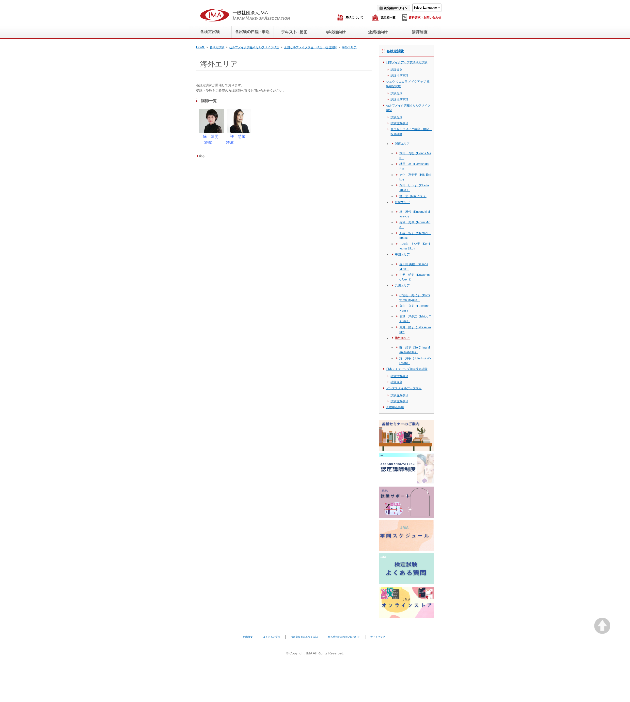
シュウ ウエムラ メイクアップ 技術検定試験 (408, 84)
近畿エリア (402, 202)
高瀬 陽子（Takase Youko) (415, 330)
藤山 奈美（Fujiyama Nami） (414, 308)
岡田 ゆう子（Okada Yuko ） (414, 188)
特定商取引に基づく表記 (304, 636)
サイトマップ (377, 636)
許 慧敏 (238, 136)
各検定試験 (217, 47)
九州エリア (402, 285)
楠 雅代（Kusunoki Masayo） (414, 214)
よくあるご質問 (271, 636)
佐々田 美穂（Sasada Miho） (413, 267)
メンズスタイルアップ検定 (404, 388)
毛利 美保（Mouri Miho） (414, 225)
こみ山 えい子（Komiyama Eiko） (414, 246)
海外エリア (349, 47)
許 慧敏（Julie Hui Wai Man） (415, 361)
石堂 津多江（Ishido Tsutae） (415, 319)
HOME (200, 47)
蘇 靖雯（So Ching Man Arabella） (414, 350)
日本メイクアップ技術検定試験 (406, 62)
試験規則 (396, 69)
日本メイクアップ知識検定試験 (406, 369)
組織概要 (248, 636)
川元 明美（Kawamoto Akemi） (414, 277)
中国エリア (402, 254)
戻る (202, 156)
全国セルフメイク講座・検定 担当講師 (310, 47)
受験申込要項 (395, 407)
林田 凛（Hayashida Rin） (414, 166)
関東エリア (402, 143)
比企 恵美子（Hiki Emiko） (415, 177)
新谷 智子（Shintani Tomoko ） (415, 235)
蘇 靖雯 (211, 136)
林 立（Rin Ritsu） (412, 196)
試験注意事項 (399, 75)
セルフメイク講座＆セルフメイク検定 (254, 47)
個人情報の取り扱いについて (344, 636)
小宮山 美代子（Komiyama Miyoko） (414, 298)
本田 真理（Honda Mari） (415, 156)
